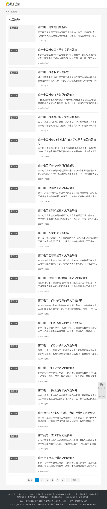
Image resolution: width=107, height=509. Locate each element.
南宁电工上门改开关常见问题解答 (57, 345)
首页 (7, 12)
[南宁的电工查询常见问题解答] (21, 441)
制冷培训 (48, 494)
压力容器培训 (79, 494)
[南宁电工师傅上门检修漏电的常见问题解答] (21, 284)
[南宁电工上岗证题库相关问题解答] (21, 396)
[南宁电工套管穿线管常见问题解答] (21, 261)
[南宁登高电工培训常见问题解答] (21, 464)
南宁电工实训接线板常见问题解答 (57, 210)
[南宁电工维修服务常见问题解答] (21, 101)
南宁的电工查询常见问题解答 (55, 435)
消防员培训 (83, 497)
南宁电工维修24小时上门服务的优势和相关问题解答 (67, 141)
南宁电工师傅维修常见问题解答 (56, 165)
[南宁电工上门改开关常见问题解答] (21, 351)
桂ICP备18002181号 (88, 504)
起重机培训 (43, 497)
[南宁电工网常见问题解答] (21, 33)
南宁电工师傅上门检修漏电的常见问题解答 (63, 277)
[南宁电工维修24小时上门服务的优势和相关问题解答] (21, 146)
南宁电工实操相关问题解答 (53, 233)
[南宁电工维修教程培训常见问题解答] (21, 123)
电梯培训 (20, 497)
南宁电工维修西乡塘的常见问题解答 (59, 49)
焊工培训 (22, 494)
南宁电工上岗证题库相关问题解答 (57, 390)
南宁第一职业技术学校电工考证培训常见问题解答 (67, 412)
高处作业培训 (35, 494)
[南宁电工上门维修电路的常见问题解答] (21, 306)
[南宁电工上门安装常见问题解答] (21, 374)
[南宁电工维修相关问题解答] (21, 78)
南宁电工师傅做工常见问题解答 (56, 188)
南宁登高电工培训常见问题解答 (56, 457)
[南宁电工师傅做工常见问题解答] (21, 194)
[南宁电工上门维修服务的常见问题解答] (21, 329)
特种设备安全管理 (63, 494)
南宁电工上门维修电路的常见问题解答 (60, 300)
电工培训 (14, 28)
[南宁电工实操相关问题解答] (21, 239)
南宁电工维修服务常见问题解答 (56, 94)
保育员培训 (70, 497)
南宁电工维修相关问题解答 (53, 72)
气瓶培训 (92, 494)
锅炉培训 (31, 497)
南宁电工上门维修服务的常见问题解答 (60, 322)
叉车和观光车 (56, 497)
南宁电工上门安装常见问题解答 (56, 367)
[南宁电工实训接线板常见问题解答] (21, 216)
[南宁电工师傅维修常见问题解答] (21, 172)
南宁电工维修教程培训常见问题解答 (59, 117)
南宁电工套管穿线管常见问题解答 (57, 255)
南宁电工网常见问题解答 (52, 27)
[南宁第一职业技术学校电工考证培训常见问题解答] (21, 419)
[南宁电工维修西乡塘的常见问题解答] (21, 56)
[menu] (98, 4)
